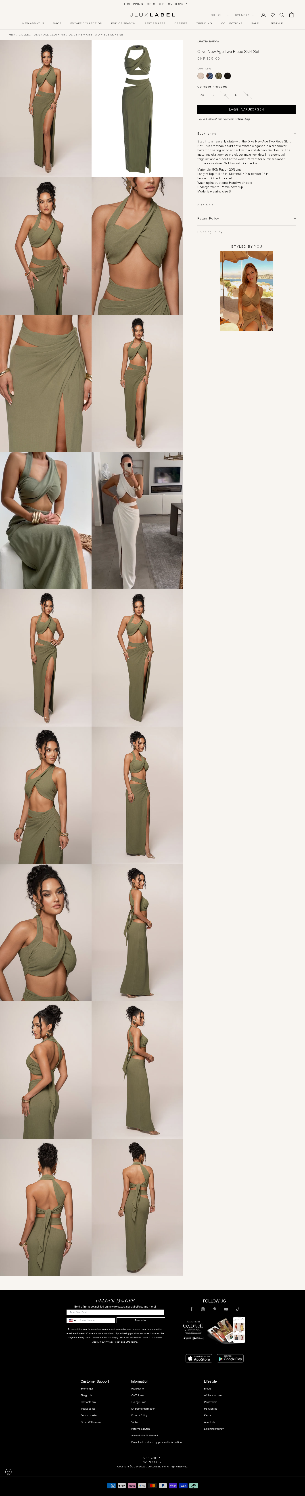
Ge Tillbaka (137, 1395)
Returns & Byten (140, 1428)
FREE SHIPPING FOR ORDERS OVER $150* (152, 4)
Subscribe (140, 1320)
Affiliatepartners (213, 1395)
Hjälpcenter (137, 1388)
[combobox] (72, 1320)
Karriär (208, 1415)
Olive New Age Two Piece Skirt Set (97, 34)
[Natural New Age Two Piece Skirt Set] (200, 76)
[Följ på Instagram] (203, 1309)
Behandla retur (89, 1415)
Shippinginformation (143, 1408)
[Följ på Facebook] (191, 1309)
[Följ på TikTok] (238, 1309)
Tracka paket (88, 1408)
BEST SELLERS (154, 23)
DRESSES (181, 23)
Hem (12, 34)
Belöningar (87, 1388)
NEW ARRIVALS (33, 23)
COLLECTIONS (231, 23)
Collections (29, 34)
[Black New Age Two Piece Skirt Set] (227, 76)
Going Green (138, 1402)
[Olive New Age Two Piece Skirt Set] (218, 76)
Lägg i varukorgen (246, 109)
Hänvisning (210, 1408)
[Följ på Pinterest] (214, 1309)
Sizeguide (86, 1395)
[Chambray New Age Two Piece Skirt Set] (209, 76)
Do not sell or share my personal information (156, 1442)
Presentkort (210, 1402)
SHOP (57, 23)
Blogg (207, 1388)
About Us (209, 1422)
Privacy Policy (112, 1342)
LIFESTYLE (275, 23)
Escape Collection (86, 23)
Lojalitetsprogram (214, 1428)
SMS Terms (131, 1342)
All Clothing (54, 34)
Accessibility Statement (144, 1435)
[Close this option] (8, 1472)
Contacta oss (88, 1402)
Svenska (242, 15)
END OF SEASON (123, 23)
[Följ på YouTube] (226, 1309)
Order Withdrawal (91, 1422)
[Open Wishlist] (273, 15)
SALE (255, 23)
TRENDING (204, 23)
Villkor (135, 1422)
